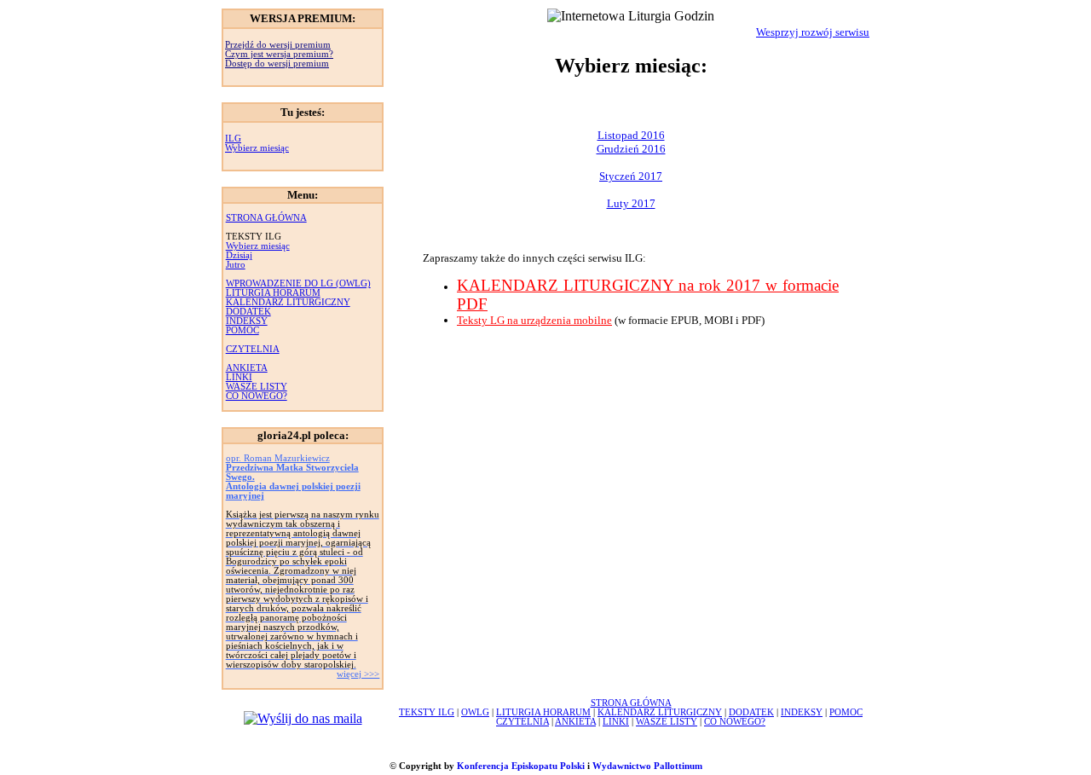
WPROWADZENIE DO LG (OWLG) (298, 283)
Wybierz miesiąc (257, 148)
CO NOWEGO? (256, 396)
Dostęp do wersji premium (277, 63)
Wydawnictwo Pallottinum (647, 766)
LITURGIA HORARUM (273, 293)
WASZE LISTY (256, 386)
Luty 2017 (631, 203)
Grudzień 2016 (631, 148)
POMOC (242, 330)
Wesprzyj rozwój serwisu (812, 32)
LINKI (239, 377)
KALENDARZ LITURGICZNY (288, 302)
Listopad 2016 (631, 135)
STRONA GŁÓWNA (266, 218)
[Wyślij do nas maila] (303, 718)
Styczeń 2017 (630, 176)
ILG (233, 138)
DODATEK (248, 311)
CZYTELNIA (253, 349)
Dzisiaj (239, 255)
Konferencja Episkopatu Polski (521, 766)
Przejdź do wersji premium (278, 44)
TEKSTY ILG (426, 712)
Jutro (235, 264)
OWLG (475, 712)
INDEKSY (247, 321)
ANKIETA (247, 368)
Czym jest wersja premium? (279, 54)
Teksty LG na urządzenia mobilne (534, 320)
